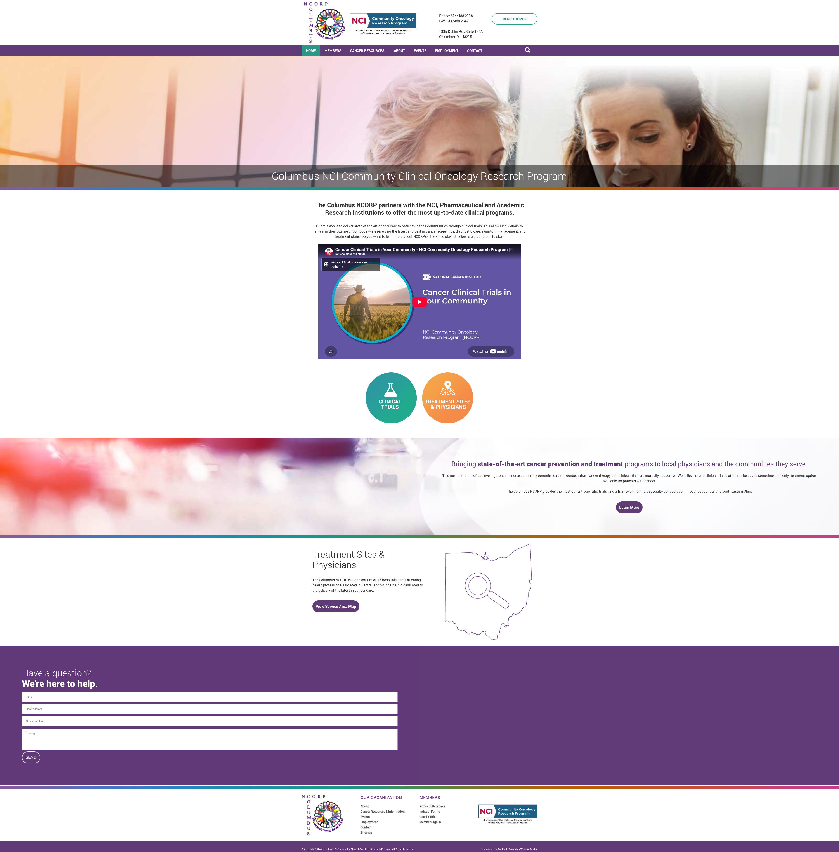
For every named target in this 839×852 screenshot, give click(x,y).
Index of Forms (430, 811)
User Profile (427, 817)
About (365, 806)
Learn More (629, 507)
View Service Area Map (336, 606)
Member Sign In (430, 822)
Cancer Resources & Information (383, 811)
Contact (366, 827)
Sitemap (366, 832)
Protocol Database (432, 806)
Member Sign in (515, 19)
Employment (369, 822)
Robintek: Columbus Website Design (517, 849)
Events (365, 817)
